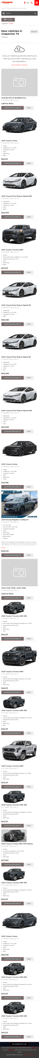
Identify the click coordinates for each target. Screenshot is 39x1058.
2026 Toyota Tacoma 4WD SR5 (14, 616)
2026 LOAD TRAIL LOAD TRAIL (13, 588)
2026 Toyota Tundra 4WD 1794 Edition (17, 844)
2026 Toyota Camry (9, 464)
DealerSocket (11, 1050)
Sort (35, 32)
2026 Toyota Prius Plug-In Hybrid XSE (16, 196)
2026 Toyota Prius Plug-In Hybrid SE (16, 305)
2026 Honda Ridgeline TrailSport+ (15, 520)
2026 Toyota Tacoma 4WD (12, 671)
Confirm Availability (12, 108)
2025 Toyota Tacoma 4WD (12, 250)
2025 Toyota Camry (9, 141)
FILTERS (9, 20)
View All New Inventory (19, 65)
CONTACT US (20, 1044)
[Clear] (11, 23)
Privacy (25, 1054)
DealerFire (34, 1047)
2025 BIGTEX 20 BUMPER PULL (13, 98)
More (3, 548)
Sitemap (31, 1054)
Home (3, 8)
